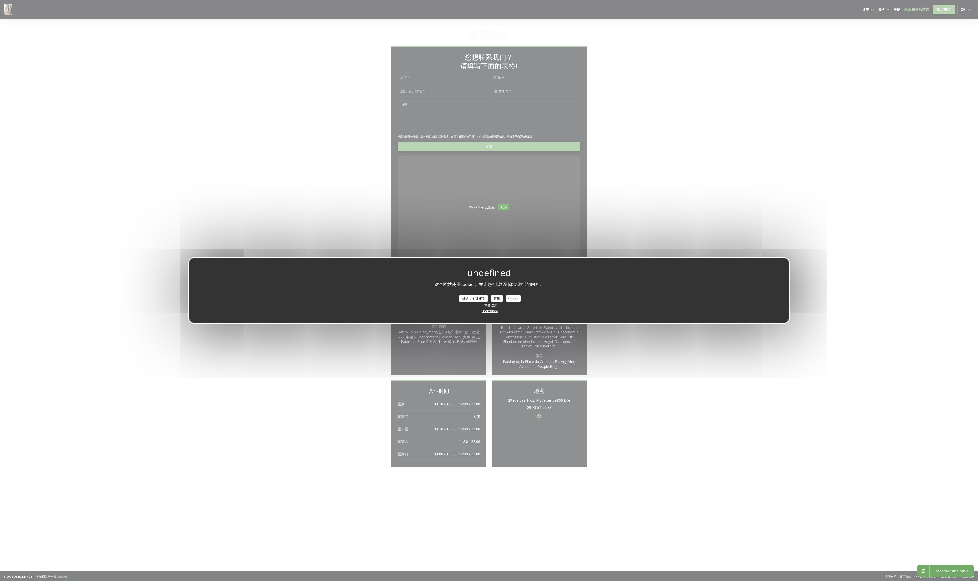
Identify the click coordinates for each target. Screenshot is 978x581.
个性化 (513, 298)
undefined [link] (490, 311)
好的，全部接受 (473, 298)
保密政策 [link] (490, 305)
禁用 (497, 298)
